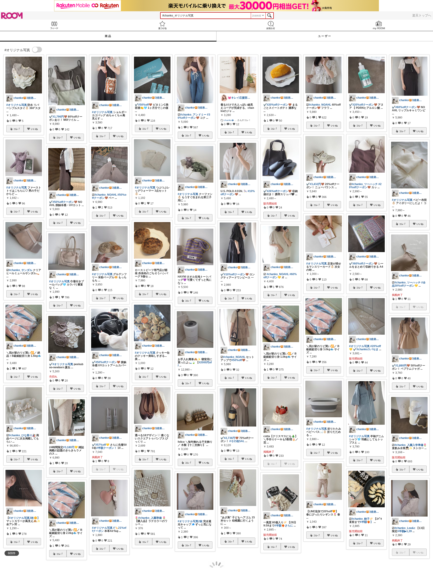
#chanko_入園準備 (150, 517)
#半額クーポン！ (106, 448)
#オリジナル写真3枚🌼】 (24, 517)
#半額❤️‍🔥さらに (283, 525)
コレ (16, 129)
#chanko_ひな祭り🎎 (22, 435)
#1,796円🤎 (60, 116)
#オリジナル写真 (16, 105)
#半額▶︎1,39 (404, 531)
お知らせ (270, 25)
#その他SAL (236, 441)
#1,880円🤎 (402, 365)
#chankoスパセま (367, 349)
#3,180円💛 (70, 447)
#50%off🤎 (145, 104)
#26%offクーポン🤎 (279, 191)
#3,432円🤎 (317, 184)
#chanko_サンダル (20, 270)
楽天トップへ (421, 15)
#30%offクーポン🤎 (194, 116)
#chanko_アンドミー (193, 114)
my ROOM (379, 25)
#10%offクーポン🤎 (238, 193)
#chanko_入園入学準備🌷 (410, 445)
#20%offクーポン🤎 (279, 104)
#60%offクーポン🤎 (364, 263)
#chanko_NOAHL (105, 194)
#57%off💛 (102, 444)
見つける (162, 25)
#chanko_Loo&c (404, 528)
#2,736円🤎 (231, 438)
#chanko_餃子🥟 (362, 518)
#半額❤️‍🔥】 (366, 522)
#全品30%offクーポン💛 (409, 284)
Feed (54, 25)
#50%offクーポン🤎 (65, 202)
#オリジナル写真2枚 (190, 521)
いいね (34, 129)
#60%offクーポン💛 (280, 276)
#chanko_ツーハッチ (365, 184)
